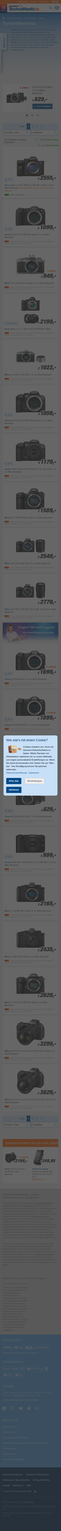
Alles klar (14, 781)
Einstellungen (34, 781)
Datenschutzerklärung (16, 773)
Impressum (34, 773)
